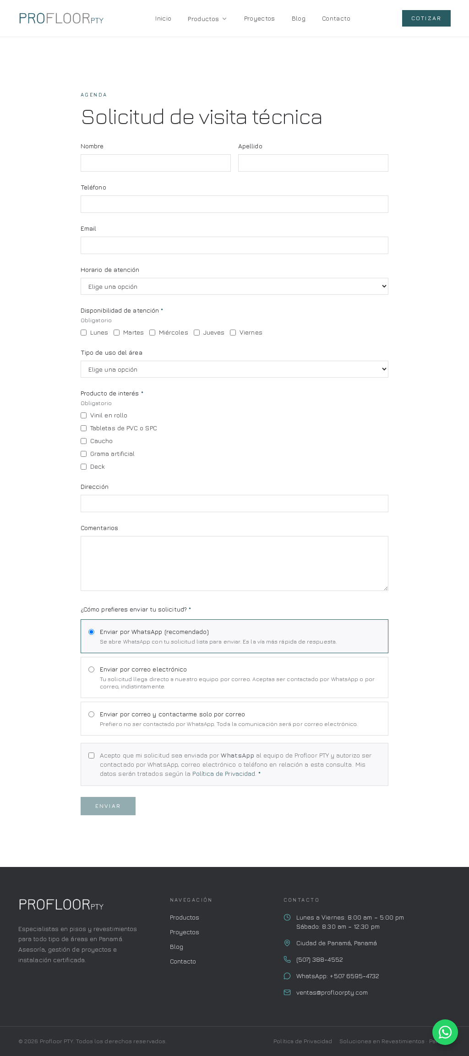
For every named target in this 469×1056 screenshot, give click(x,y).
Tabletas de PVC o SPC (123, 428)
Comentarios (99, 527)
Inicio (163, 18)
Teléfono (93, 187)
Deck (97, 466)
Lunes (99, 332)
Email (88, 228)
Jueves (213, 332)
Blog (298, 18)
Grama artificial (112, 453)
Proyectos (259, 18)
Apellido (250, 146)
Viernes (251, 332)
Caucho (101, 440)
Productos (203, 18)
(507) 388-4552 (319, 959)
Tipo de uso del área (111, 352)
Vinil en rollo (108, 415)
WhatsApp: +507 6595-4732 (338, 976)
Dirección (95, 486)
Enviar (108, 805)
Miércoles (173, 332)
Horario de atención (110, 269)
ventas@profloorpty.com (332, 992)
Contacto (336, 18)
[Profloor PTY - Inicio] (61, 18)
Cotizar (426, 18)
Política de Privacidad (223, 773)
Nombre (92, 146)
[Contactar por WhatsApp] (445, 1032)
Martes (133, 332)
